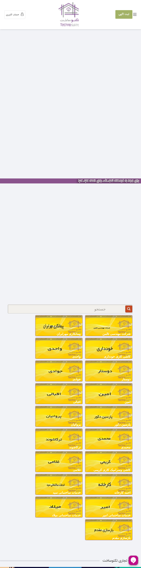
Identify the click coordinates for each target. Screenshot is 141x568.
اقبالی (77, 402)
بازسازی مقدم (121, 538)
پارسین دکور (123, 424)
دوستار (126, 379)
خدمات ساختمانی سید (67, 492)
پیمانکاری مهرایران (69, 334)
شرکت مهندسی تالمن (116, 334)
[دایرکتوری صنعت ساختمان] (69, 14)
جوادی (77, 379)
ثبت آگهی (123, 14)
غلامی (77, 470)
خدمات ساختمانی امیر (116, 515)
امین (128, 402)
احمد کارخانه (122, 492)
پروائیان (76, 424)
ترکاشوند (75, 447)
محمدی (126, 447)
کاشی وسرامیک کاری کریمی (112, 470)
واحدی (76, 356)
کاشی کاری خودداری (117, 356)
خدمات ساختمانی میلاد (66, 515)
